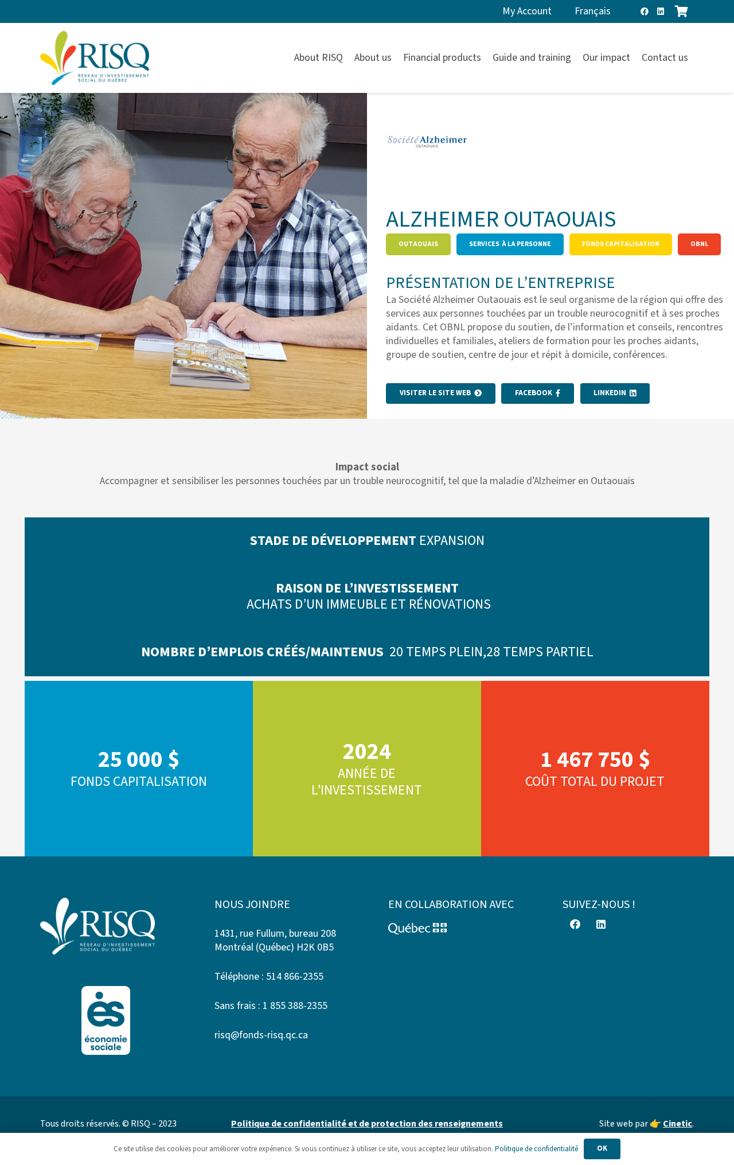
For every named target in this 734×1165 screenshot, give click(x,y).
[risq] (94, 58)
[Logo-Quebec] (454, 928)
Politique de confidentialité (536, 1149)
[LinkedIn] (661, 11)
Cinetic (677, 1123)
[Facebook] (645, 11)
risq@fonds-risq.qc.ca (261, 1035)
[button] (694, 58)
